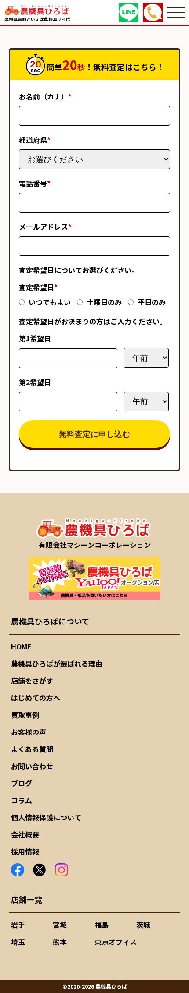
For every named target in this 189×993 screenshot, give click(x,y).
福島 (101, 924)
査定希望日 (38, 287)
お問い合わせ (32, 766)
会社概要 (25, 834)
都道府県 (35, 140)
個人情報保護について (46, 817)
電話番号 (35, 183)
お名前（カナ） (45, 96)
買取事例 (25, 714)
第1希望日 (35, 338)
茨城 (143, 924)
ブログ (21, 783)
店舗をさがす (32, 680)
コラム (21, 800)
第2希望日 (35, 382)
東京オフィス (115, 941)
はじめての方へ (35, 697)
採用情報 (25, 851)
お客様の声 (28, 732)
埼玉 (18, 941)
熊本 (60, 941)
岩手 (18, 924)
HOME (21, 646)
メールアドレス (45, 226)
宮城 (60, 924)
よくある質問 (32, 749)
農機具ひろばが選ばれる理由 (56, 663)
